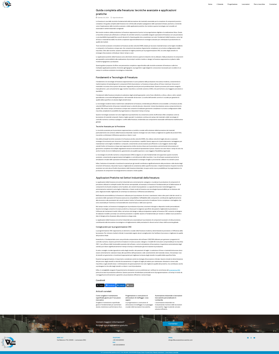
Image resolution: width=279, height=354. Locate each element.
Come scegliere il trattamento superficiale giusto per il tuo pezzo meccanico (108, 298)
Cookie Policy (149, 352)
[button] (100, 285)
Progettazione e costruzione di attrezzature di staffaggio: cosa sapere (136, 298)
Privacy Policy (141, 352)
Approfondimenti (118, 18)
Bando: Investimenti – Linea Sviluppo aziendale (166, 352)
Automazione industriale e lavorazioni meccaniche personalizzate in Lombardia (168, 298)
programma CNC (174, 270)
